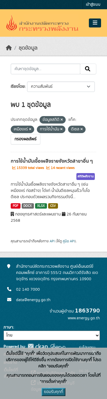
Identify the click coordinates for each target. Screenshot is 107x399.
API (52, 241)
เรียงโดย (18, 87)
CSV (53, 206)
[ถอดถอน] (62, 120)
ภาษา (8, 327)
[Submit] (88, 69)
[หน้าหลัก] (9, 48)
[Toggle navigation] (95, 23)
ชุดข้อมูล (28, 48)
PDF (15, 206)
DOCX (27, 206)
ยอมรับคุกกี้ (53, 392)
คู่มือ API (69, 241)
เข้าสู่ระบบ (93, 4)
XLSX (41, 206)
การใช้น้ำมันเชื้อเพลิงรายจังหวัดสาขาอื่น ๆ (52, 161)
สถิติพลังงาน (86, 176)
